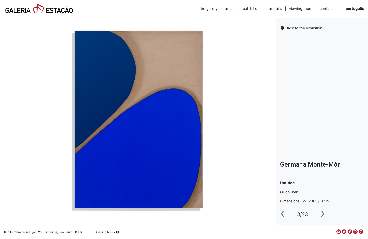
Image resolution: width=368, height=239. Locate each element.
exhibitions (252, 8)
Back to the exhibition (303, 28)
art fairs (275, 8)
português (355, 8)
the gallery (209, 8)
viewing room (300, 8)
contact (326, 8)
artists (230, 8)
